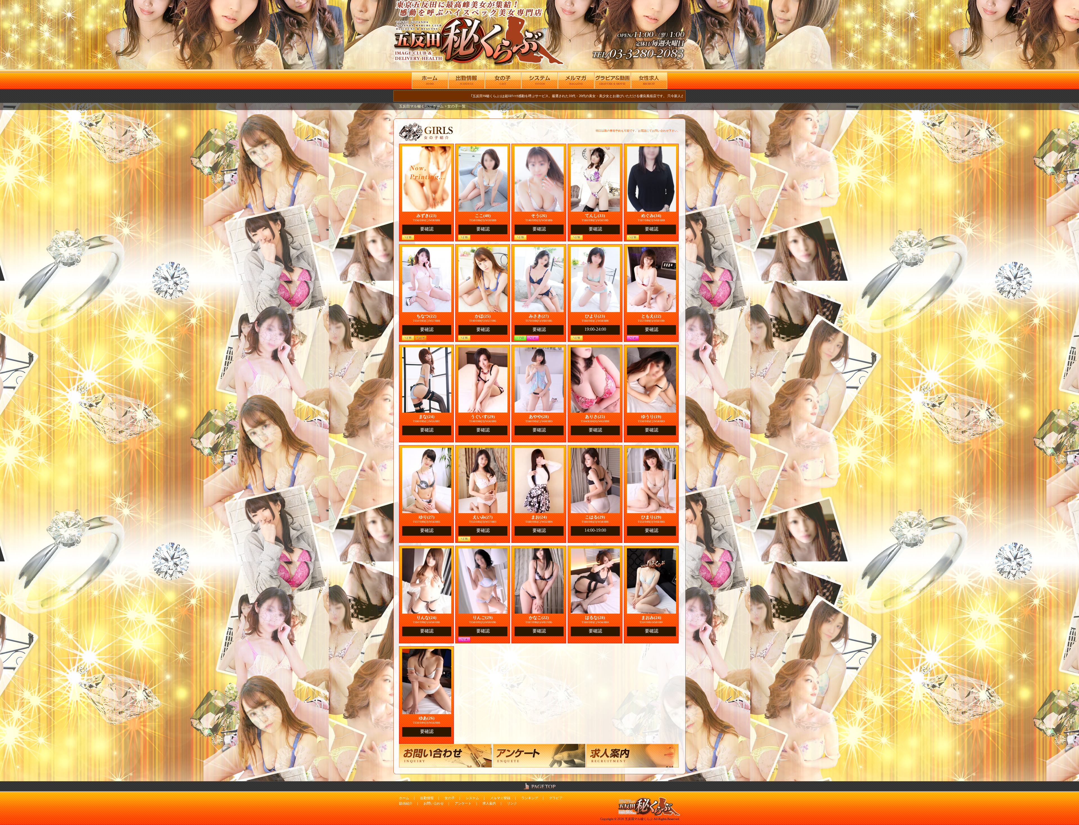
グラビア (556, 798)
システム (472, 798)
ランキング (529, 798)
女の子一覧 (456, 106)
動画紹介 (405, 803)
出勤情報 (427, 798)
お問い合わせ (433, 803)
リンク (512, 803)
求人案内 (489, 803)
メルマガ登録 (500, 798)
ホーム (404, 798)
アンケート (463, 803)
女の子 (450, 798)
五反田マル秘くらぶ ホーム (422, 106)
